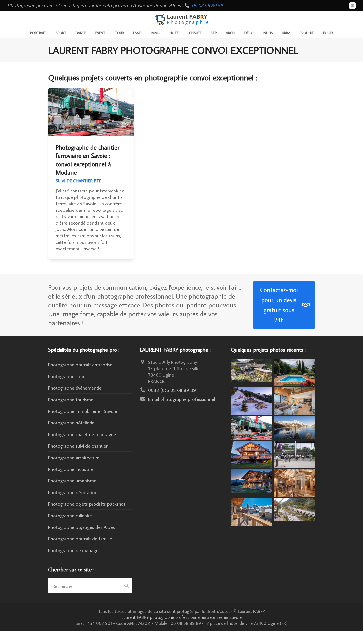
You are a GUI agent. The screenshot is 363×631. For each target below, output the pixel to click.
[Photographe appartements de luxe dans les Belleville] (251, 511)
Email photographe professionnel (181, 399)
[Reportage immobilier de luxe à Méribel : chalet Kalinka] (294, 482)
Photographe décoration (72, 492)
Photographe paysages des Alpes (81, 527)
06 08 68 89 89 (207, 5)
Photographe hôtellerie (71, 422)
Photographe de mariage (73, 550)
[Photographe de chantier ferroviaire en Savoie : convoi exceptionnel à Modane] (251, 427)
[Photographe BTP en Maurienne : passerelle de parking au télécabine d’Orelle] (294, 509)
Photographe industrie (70, 469)
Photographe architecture (73, 457)
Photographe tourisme (70, 399)
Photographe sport (67, 376)
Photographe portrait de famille (80, 538)
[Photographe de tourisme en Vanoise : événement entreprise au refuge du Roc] (251, 369)
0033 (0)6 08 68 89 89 (172, 390)
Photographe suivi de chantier (78, 445)
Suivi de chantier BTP (78, 181)
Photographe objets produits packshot (86, 503)
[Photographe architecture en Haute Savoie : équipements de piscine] (294, 371)
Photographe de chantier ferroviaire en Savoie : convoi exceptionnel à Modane (87, 159)
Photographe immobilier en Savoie (82, 411)
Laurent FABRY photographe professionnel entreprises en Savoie (181, 617)
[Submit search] (126, 585)
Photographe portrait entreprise (80, 364)
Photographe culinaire (70, 515)
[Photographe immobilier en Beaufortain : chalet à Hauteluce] (294, 400)
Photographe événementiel (75, 387)
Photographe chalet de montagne (82, 434)
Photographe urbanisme (72, 480)
